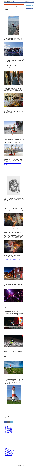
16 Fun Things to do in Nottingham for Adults (9, 431)
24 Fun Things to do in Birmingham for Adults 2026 (9, 433)
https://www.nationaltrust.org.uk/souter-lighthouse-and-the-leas (12, 410)
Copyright (13, 465)
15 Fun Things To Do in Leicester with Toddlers (9, 451)
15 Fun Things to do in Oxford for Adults (8, 432)
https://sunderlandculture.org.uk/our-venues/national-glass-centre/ (13, 259)
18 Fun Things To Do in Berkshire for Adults (9, 456)
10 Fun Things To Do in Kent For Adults (8, 448)
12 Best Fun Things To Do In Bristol (8, 426)
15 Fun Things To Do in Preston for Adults (8, 455)
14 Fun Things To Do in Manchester (8, 425)
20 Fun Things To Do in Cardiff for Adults (8, 454)
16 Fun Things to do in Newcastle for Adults (9, 434)
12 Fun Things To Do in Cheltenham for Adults (9, 452)
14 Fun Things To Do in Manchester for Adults (9, 428)
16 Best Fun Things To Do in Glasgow (8, 427)
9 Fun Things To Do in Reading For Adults (8, 447)
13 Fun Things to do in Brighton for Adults (8, 429)
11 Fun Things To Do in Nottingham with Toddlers (9, 450)
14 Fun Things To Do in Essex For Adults (8, 449)
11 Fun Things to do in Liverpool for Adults (8, 430)
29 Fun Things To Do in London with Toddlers (9, 453)
